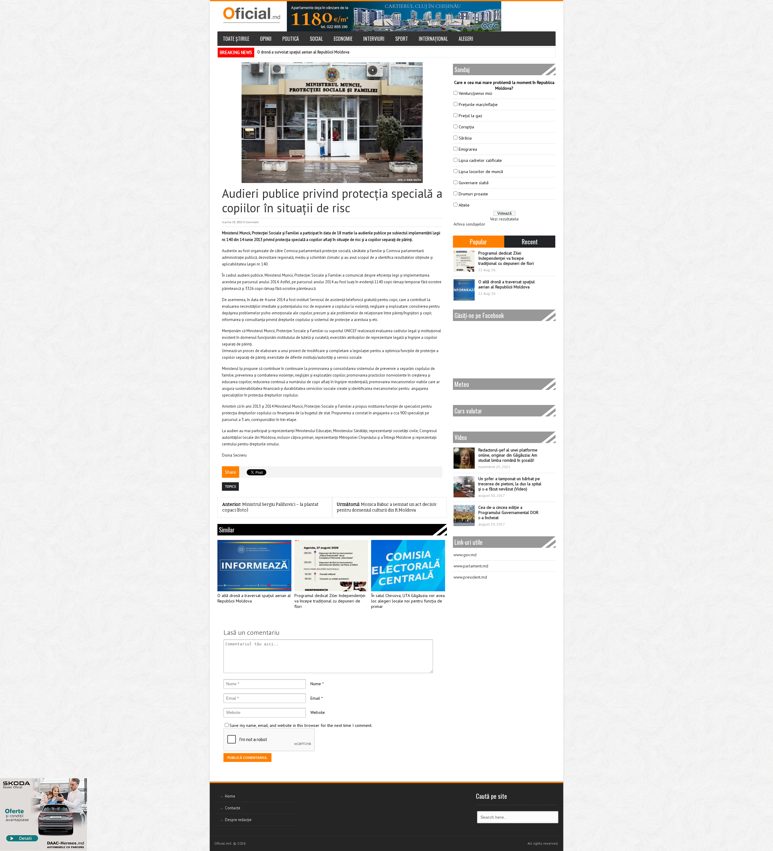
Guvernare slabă (474, 182)
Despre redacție (238, 819)
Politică (290, 38)
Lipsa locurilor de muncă (481, 171)
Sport (401, 38)
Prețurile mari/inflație (478, 104)
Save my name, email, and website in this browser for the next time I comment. (300, 725)
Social (316, 38)
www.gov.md (465, 554)
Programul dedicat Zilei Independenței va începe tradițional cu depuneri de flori (329, 601)
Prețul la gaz (470, 115)
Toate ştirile (236, 38)
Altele (464, 205)
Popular (478, 241)
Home (230, 796)
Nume (315, 683)
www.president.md (470, 577)
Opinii (265, 38)
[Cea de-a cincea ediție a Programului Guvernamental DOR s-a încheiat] (464, 515)
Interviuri (373, 38)
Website (317, 712)
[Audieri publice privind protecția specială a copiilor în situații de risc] (332, 122)
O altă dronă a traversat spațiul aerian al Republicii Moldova (254, 598)
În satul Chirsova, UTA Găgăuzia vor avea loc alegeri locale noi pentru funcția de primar (408, 601)
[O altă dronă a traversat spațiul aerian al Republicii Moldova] (254, 565)
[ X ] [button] (80, 784)
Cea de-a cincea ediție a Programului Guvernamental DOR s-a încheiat (508, 512)
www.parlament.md (471, 566)
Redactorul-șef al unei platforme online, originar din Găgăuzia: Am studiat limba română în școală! (507, 455)
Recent (530, 241)
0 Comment (251, 222)
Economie (343, 38)
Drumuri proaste (473, 194)
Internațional (433, 38)
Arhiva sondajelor (469, 224)
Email (315, 698)
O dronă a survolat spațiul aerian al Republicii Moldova (303, 52)
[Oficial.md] (251, 15)
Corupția (466, 127)
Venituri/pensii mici (475, 93)
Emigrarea (468, 149)
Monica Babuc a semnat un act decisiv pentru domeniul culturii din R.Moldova (386, 507)
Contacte (232, 808)
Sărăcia (465, 138)
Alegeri (466, 38)
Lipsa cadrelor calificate (480, 160)
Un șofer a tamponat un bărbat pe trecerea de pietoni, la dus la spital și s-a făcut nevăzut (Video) (509, 484)
